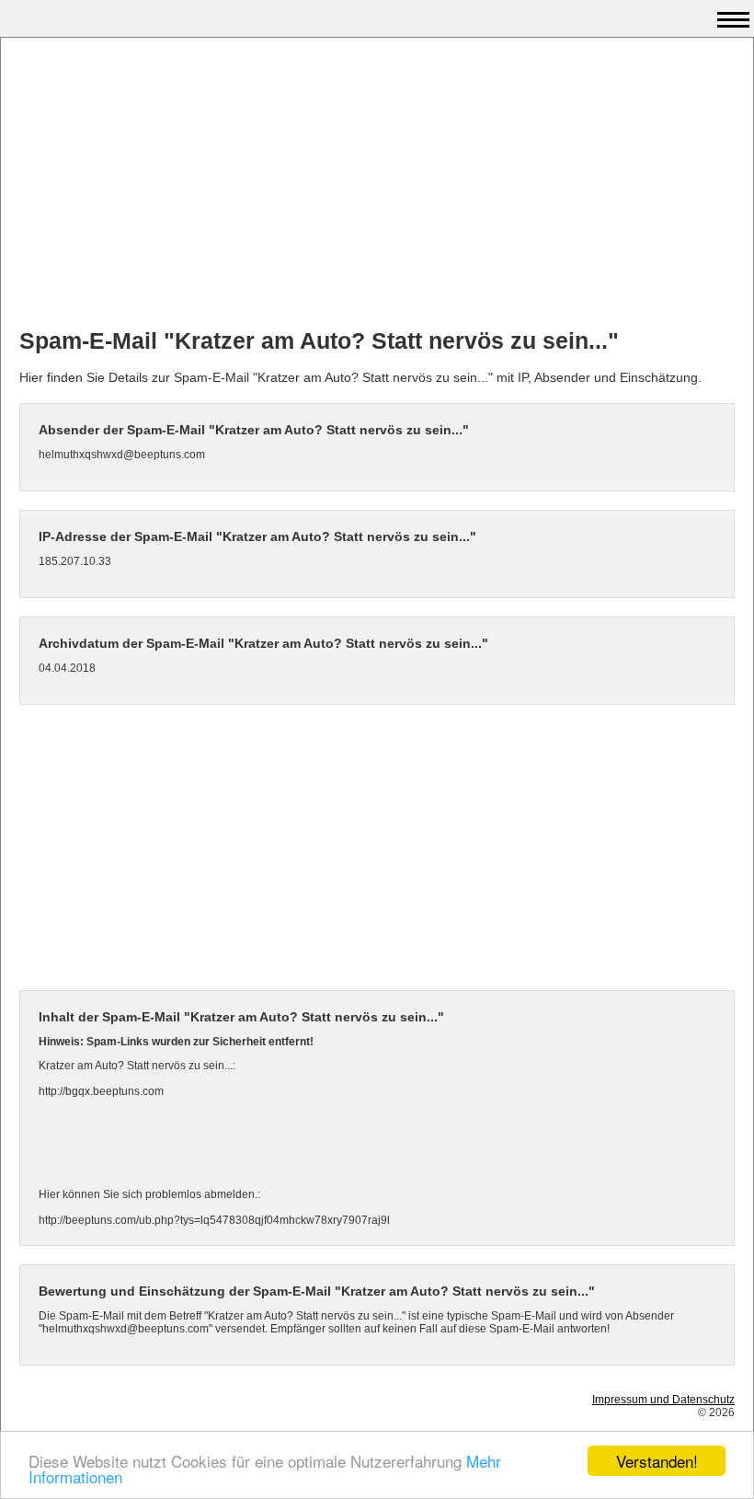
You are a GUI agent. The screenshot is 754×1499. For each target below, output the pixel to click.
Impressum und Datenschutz (663, 1399)
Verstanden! (657, 1460)
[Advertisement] (377, 185)
